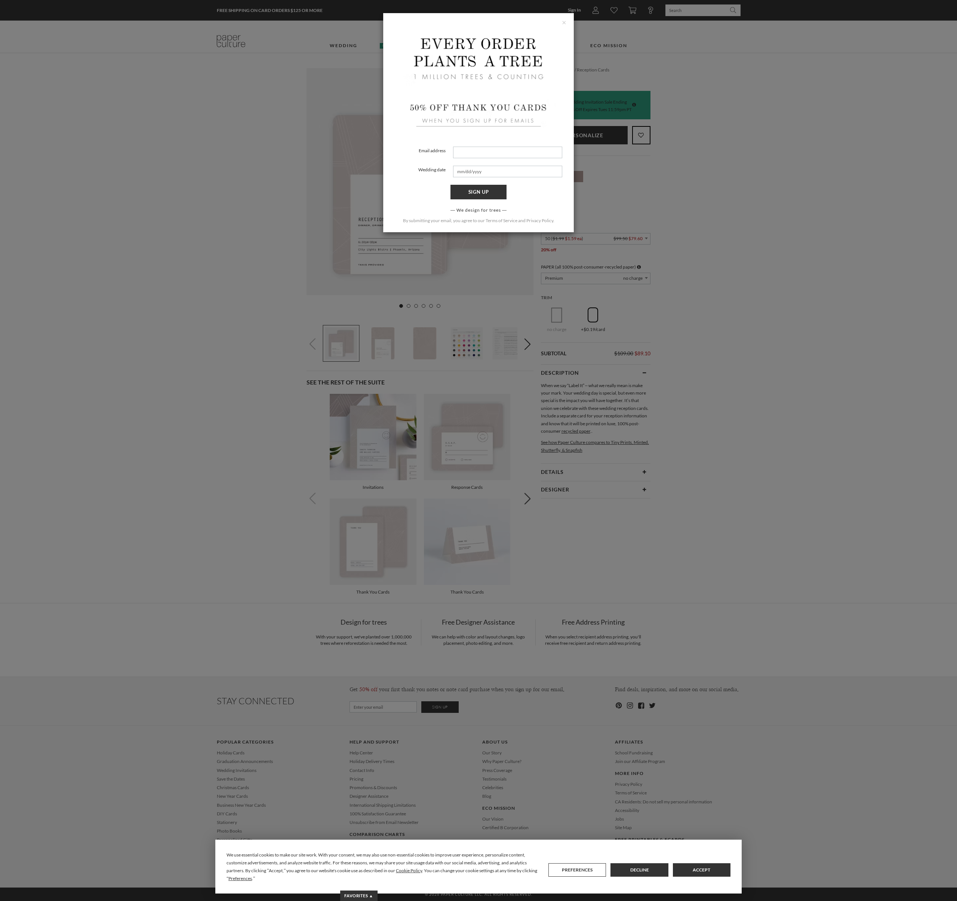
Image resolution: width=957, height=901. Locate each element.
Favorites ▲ (358, 895)
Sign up (478, 192)
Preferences (577, 870)
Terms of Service (501, 220)
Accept (701, 870)
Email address (432, 150)
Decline (639, 870)
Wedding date (432, 169)
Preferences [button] (240, 878)
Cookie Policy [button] (409, 870)
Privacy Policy (539, 220)
